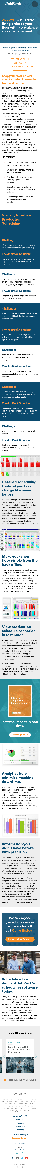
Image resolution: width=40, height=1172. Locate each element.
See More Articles (22, 1080)
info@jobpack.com (20, 1153)
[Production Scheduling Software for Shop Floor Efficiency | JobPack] (12, 4)
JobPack (20, 1167)
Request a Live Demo (18, 939)
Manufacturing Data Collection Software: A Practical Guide (20, 1049)
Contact (21, 1143)
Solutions (20, 1120)
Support (20, 1123)
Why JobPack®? (20, 1116)
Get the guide (18, 735)
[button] (4, 1056)
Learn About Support (18, 67)
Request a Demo (19, 1138)
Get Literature (18, 59)
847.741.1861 (20, 1148)
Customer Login (21, 1135)
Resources (20, 1126)
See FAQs (18, 63)
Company (20, 1130)
